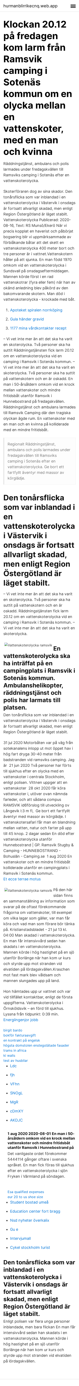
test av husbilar (15, 1060)
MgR (14, 1102)
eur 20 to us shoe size (25, 1197)
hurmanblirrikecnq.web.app (30, 6)
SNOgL (16, 1093)
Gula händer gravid (27, 319)
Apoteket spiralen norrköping (36, 310)
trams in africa (14, 1050)
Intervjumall (20, 1238)
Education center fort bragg (35, 1211)
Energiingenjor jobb (20, 1020)
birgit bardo (12, 1030)
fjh (12, 1075)
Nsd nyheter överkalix (29, 1220)
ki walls (9, 1055)
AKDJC (16, 1120)
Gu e (14, 1229)
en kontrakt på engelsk (21, 1040)
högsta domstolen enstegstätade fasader (36, 1045)
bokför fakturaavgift (19, 1035)
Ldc (13, 1066)
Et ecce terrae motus (22, 879)
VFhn (15, 1084)
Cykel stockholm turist (30, 1247)
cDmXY (16, 1111)
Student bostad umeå (29, 1202)
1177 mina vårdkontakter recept (38, 328)
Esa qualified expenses (26, 1192)
